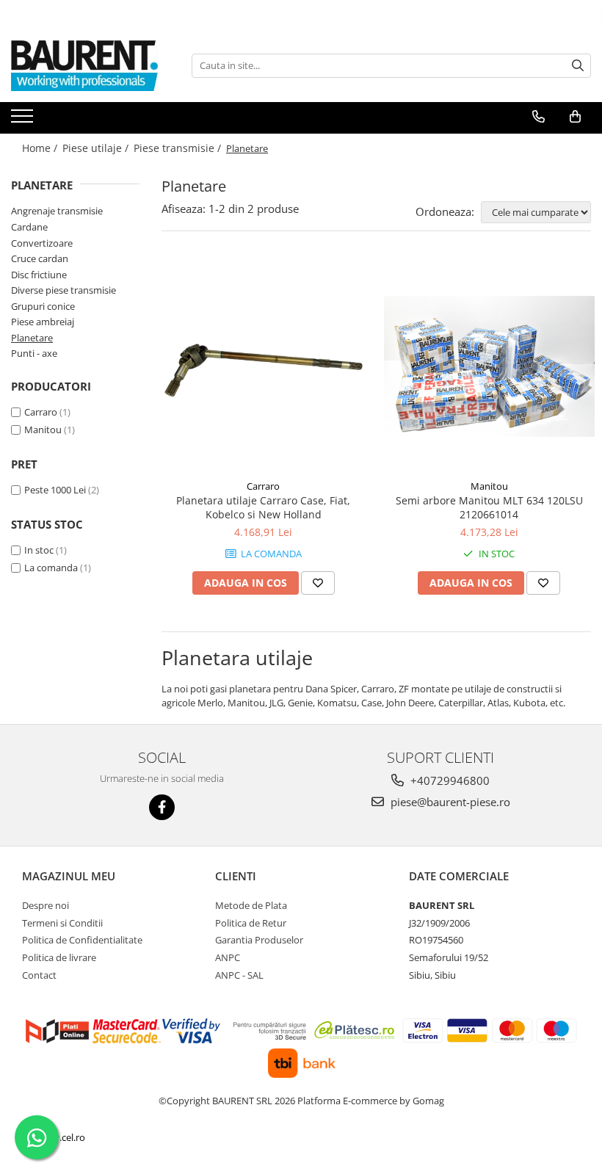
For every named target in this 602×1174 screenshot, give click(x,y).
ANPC (227, 957)
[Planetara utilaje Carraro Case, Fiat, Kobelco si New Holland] (263, 366)
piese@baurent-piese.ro (449, 801)
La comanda (51, 567)
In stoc (39, 550)
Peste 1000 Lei (55, 489)
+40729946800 (448, 780)
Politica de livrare (59, 957)
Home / (41, 148)
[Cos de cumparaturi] (575, 116)
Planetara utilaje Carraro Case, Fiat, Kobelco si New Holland (263, 507)
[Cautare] (578, 66)
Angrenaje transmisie (57, 210)
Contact (39, 975)
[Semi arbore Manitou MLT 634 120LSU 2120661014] (489, 366)
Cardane (29, 226)
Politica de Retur (250, 923)
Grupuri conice (43, 306)
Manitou (43, 429)
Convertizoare (42, 243)
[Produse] (24, 120)
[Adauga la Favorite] (318, 583)
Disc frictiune (39, 274)
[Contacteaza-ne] (538, 116)
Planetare (32, 337)
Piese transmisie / (179, 148)
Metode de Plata (251, 905)
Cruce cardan (39, 258)
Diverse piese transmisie (63, 290)
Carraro (40, 411)
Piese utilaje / (96, 148)
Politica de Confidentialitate (82, 939)
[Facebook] (162, 807)
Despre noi (45, 905)
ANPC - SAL (239, 975)
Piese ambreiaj (42, 321)
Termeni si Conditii (62, 923)
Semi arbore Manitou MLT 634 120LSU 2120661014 (489, 507)
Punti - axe (34, 353)
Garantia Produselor (259, 939)
